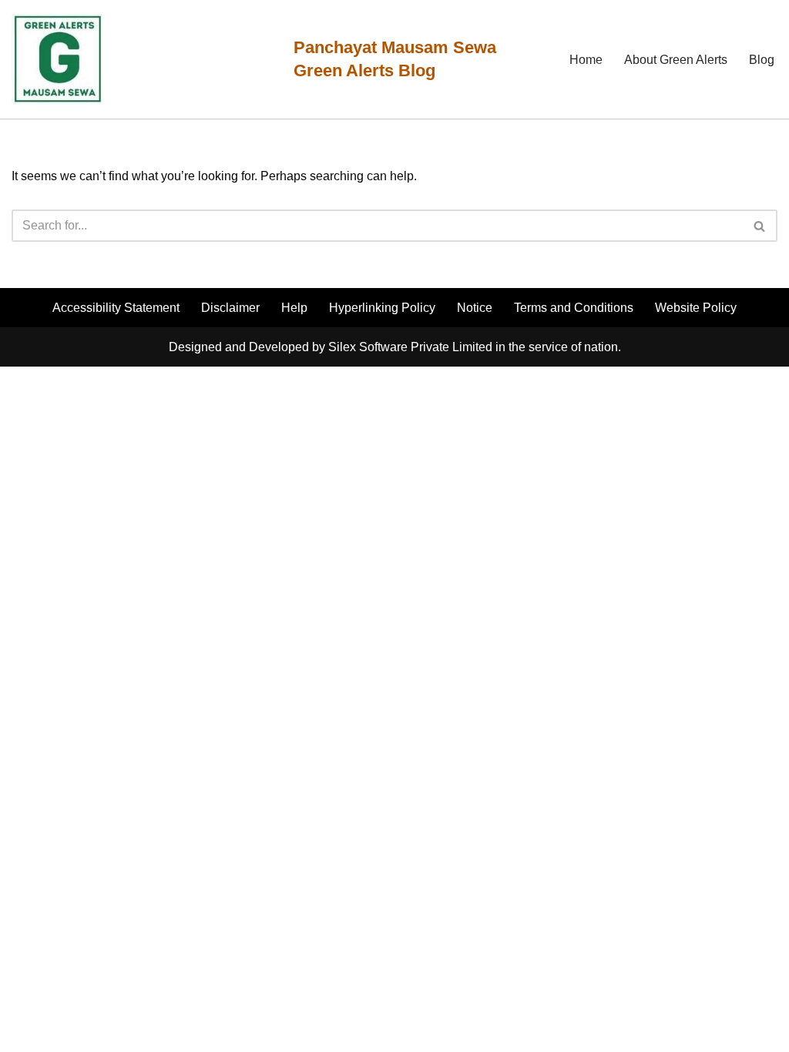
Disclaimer (230, 307)
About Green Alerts (675, 59)
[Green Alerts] (58, 59)
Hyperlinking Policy (382, 307)
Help (294, 307)
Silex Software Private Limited (410, 346)
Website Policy (696, 307)
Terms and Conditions (573, 307)
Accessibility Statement (116, 307)
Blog (761, 59)
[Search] (760, 225)
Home (586, 59)
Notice (474, 307)
